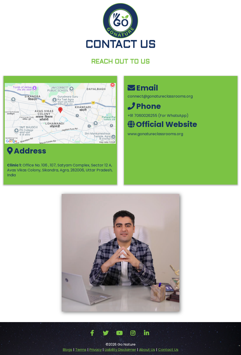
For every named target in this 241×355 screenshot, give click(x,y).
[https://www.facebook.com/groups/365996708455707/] (93, 333)
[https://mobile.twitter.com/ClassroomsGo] (107, 333)
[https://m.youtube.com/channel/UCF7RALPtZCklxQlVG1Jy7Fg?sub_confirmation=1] (121, 333)
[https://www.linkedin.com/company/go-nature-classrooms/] (147, 333)
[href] (60, 113)
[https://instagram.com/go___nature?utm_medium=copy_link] (134, 333)
